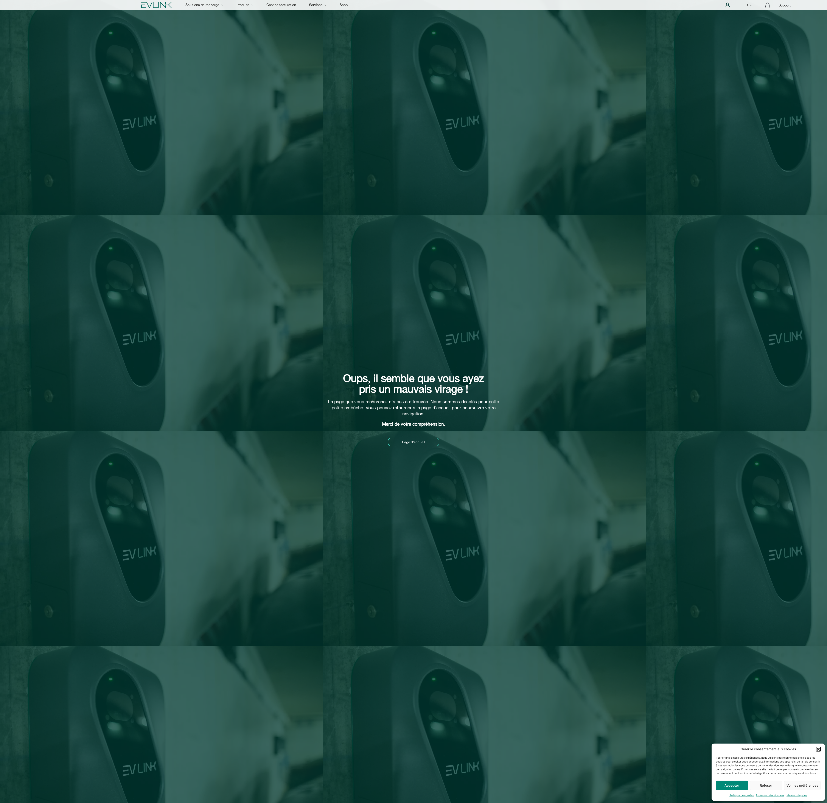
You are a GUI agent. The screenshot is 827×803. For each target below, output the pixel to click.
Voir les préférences (802, 785)
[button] (818, 749)
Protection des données (770, 795)
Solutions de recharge (202, 5)
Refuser (766, 785)
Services (315, 5)
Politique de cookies (741, 795)
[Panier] (767, 5)
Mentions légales (797, 795)
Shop (344, 5)
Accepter (731, 785)
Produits (242, 5)
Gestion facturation (281, 5)
